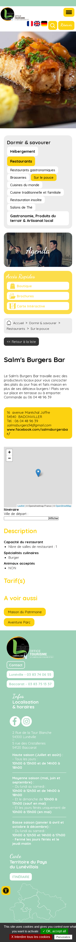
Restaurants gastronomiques (32, 170)
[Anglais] (37, 24)
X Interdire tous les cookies (30, 937)
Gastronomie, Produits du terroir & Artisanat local (33, 218)
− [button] (9, 458)
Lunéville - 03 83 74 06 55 (30, 674)
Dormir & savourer (43, 323)
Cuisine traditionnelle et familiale (35, 192)
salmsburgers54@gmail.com (29, 425)
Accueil (18, 323)
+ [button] (9, 452)
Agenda (38, 250)
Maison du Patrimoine (25, 612)
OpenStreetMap (63, 505)
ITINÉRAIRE (20, 877)
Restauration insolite (26, 200)
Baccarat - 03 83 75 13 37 (30, 684)
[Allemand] (44, 24)
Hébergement (22, 151)
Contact (15, 665)
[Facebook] (66, 3)
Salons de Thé (21, 207)
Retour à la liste (24, 341)
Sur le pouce (44, 177)
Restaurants (21, 161)
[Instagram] (71, 3)
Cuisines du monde (24, 185)
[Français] (30, 24)
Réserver (66, 25)
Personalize (63, 937)
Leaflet (21, 505)
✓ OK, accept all (54, 931)
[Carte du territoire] (38, 920)
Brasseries (18, 177)
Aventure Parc (19, 622)
